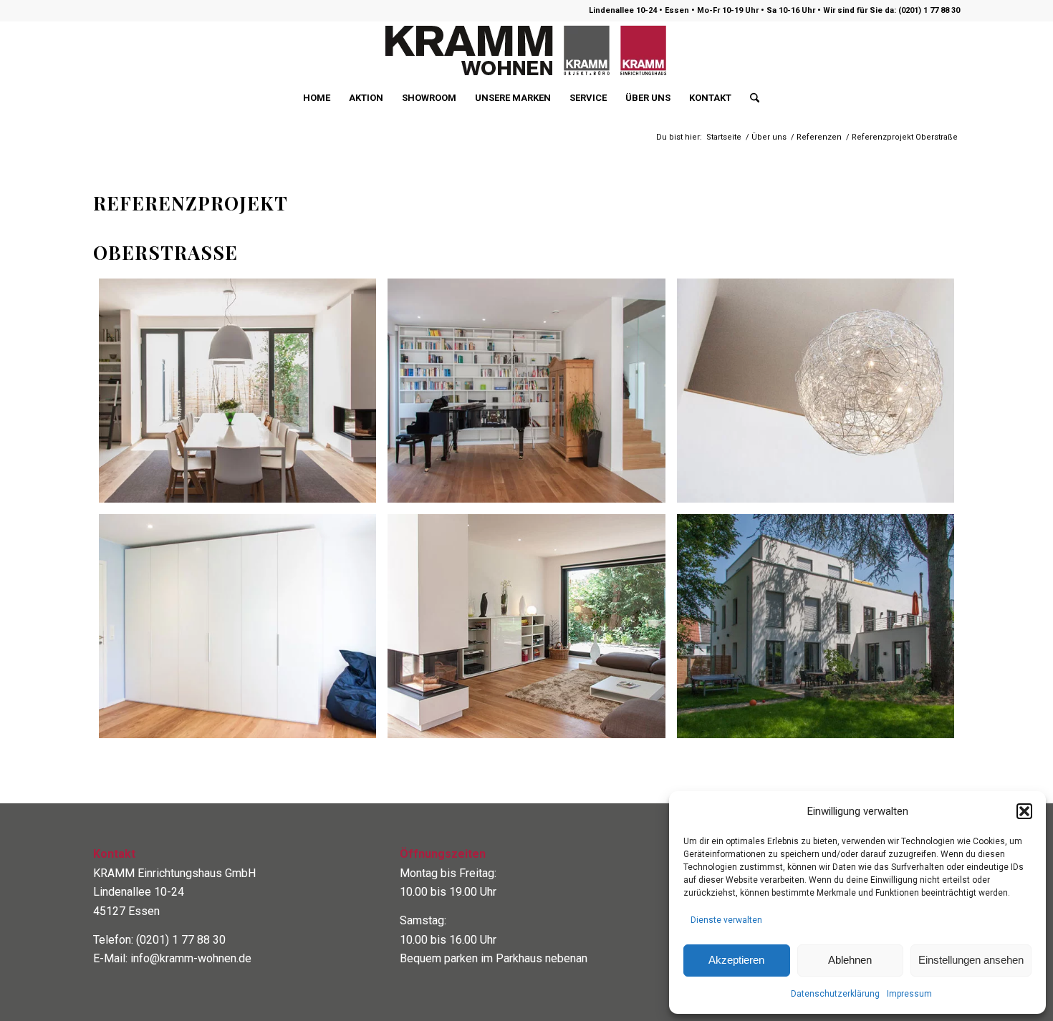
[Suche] (750, 98)
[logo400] (526, 50)
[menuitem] (317, 98)
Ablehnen (850, 960)
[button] (1024, 811)
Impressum (909, 994)
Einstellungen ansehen (971, 960)
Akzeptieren (736, 960)
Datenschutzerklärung (835, 994)
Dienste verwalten (726, 920)
